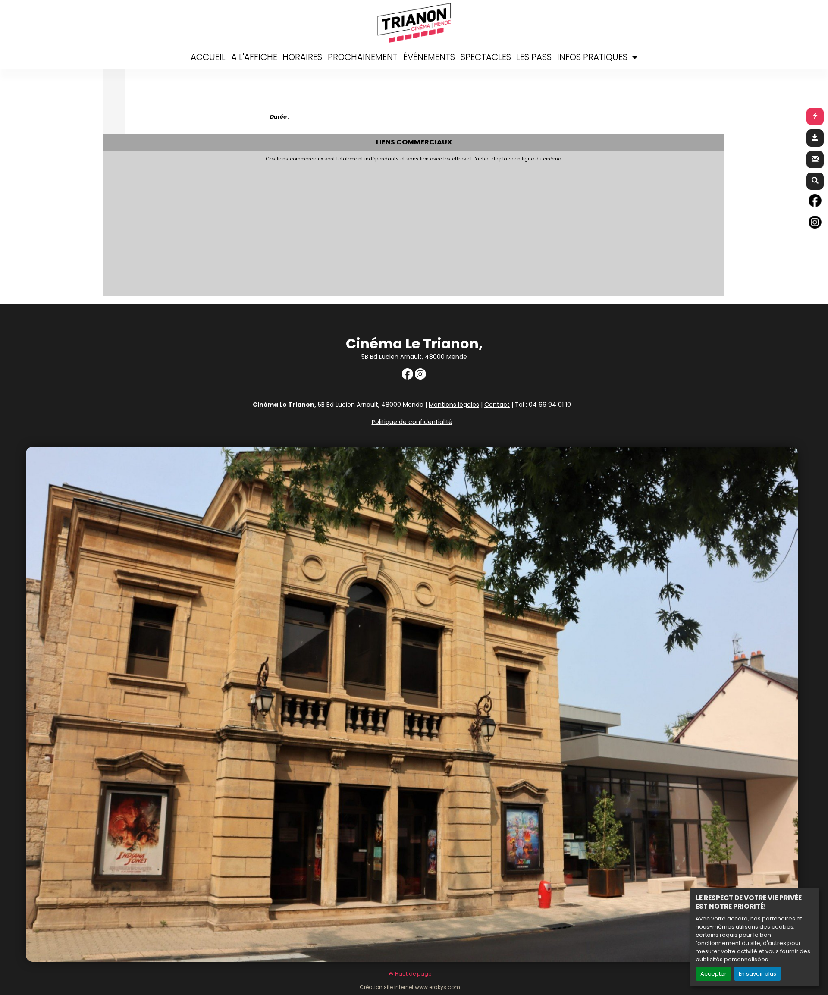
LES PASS (534, 57)
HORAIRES (302, 57)
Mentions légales (454, 404)
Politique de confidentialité (412, 421)
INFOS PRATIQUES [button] (593, 57)
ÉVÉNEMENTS (429, 57)
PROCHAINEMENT (363, 57)
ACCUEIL (208, 57)
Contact (497, 404)
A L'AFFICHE (254, 57)
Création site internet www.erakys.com (410, 987)
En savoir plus (757, 973)
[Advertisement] (362, 226)
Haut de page (412, 973)
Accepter (713, 973)
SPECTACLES (486, 57)
